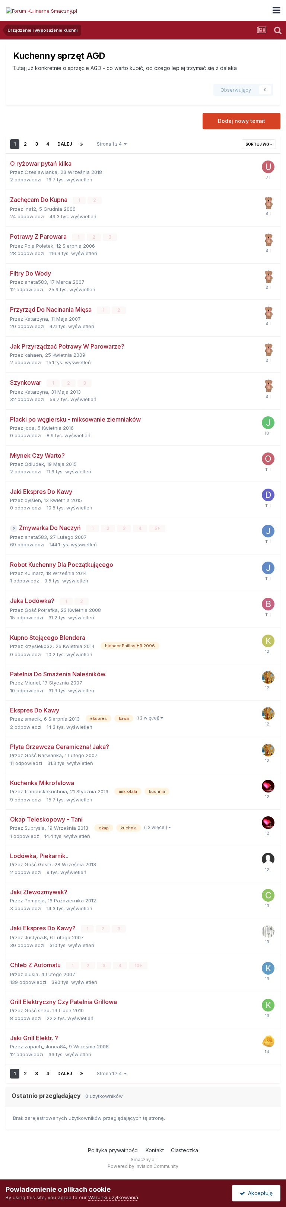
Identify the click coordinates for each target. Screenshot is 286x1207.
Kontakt (155, 1150)
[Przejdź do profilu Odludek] (268, 458)
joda (30, 428)
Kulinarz (34, 573)
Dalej (64, 144)
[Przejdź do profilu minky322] (268, 931)
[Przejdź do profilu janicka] (268, 531)
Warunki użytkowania (113, 1197)
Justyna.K (36, 937)
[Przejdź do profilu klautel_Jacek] (268, 968)
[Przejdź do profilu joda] (268, 422)
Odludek (34, 464)
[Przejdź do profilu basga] (268, 203)
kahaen (33, 355)
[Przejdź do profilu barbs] (268, 604)
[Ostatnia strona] (81, 144)
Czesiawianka (41, 172)
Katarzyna (36, 319)
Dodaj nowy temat (241, 121)
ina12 (30, 209)
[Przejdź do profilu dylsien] (268, 495)
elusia (31, 974)
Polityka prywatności (113, 1150)
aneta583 (36, 282)
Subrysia (35, 828)
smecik (33, 719)
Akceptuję (259, 1193)
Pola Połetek (39, 246)
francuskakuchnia (46, 791)
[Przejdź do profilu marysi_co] (268, 677)
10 (137, 965)
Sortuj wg (257, 144)
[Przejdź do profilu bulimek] (268, 786)
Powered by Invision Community (143, 1166)
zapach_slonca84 (45, 1046)
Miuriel (32, 683)
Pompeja (35, 900)
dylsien (33, 500)
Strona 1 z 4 (110, 144)
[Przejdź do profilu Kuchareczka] (268, 1005)
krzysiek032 (39, 646)
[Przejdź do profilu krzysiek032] (268, 641)
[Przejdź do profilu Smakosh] (268, 1041)
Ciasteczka (184, 1150)
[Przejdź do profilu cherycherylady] (268, 895)
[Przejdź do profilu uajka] (268, 167)
